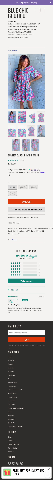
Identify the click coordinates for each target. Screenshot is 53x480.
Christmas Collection (15, 426)
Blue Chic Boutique (18, 13)
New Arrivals (12, 397)
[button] (13, 160)
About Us (11, 360)
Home (10, 357)
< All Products (13, 50)
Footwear (11, 401)
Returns (10, 364)
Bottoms (11, 371)
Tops (9, 379)
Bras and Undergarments (16, 408)
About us (11, 452)
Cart (42, 10)
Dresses (14, 240)
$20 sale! (11, 419)
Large (33, 187)
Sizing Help (12, 393)
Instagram (17, 463)
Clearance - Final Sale (15, 390)
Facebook (9, 463)
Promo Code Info (13, 444)
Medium (23, 187)
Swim (10, 412)
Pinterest (13, 463)
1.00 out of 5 (33, 256)
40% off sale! (12, 382)
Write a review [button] (26, 281)
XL (12, 193)
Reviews (11, 415)
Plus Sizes (11, 375)
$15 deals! (11, 423)
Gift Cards (11, 404)
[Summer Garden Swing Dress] (26, 81)
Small (12, 187)
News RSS (21, 463)
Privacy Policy (13, 448)
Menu (37, 10)
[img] (13, 296)
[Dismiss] (48, 469)
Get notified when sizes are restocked (26, 209)
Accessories (12, 386)
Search (10, 437)
